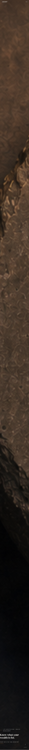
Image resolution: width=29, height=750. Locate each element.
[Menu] (26, 2)
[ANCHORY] (5, 2)
